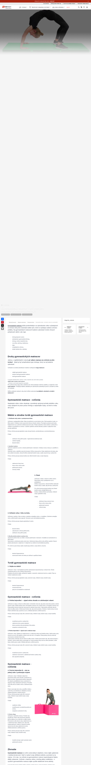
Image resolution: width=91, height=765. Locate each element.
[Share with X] (2, 325)
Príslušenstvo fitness (16, 314)
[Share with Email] (2, 328)
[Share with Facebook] (2, 319)
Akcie (68, 7)
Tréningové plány (5, 314)
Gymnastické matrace (27, 314)
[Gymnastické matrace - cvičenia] (20, 492)
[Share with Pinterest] (2, 322)
